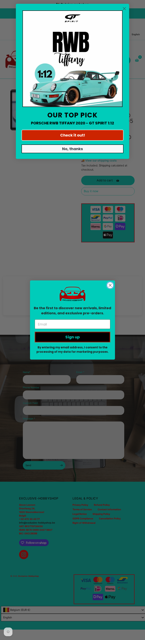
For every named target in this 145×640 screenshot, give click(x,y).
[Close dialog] (110, 285)
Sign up (72, 337)
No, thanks (72, 148)
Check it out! (72, 135)
